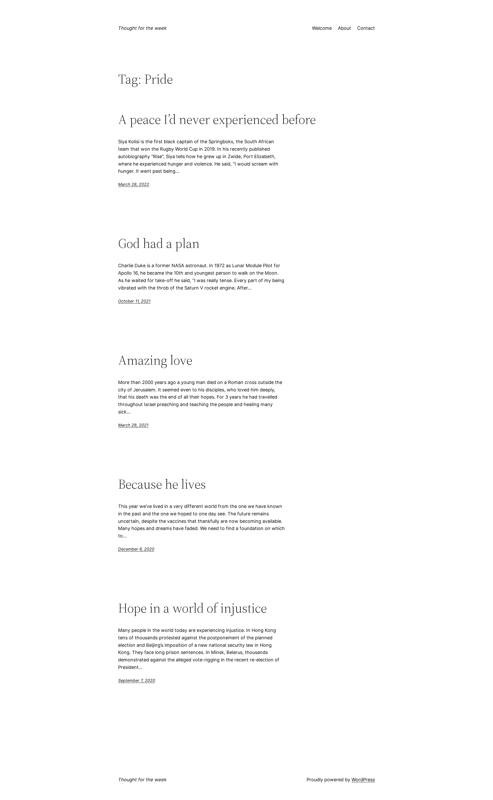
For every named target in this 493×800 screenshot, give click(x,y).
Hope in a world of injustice (192, 608)
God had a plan (159, 243)
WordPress (363, 779)
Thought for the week (142, 28)
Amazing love (155, 360)
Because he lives (162, 484)
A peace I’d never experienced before (217, 119)
